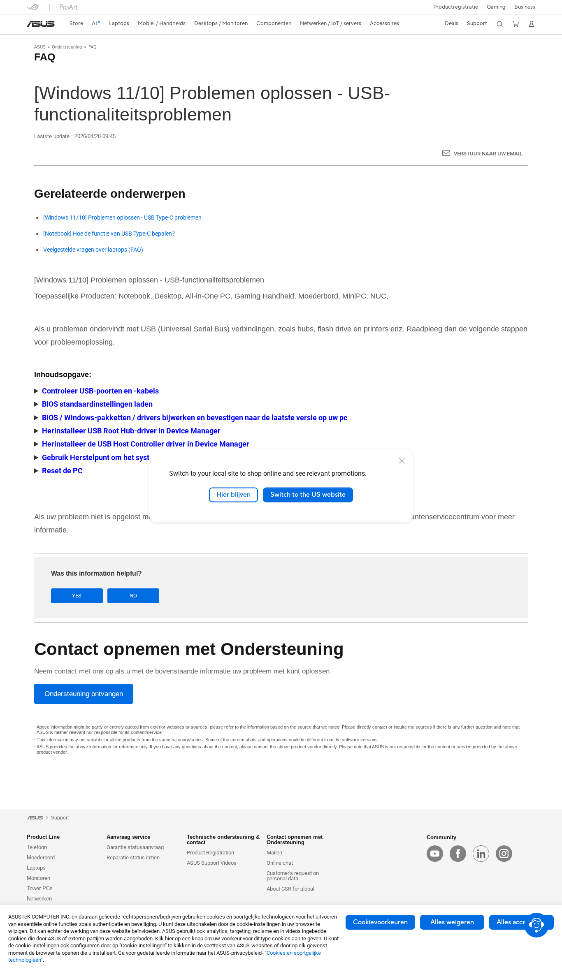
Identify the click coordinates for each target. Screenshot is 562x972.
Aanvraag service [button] (128, 837)
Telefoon (37, 847)
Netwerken (39, 898)
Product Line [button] (43, 837)
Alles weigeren (452, 922)
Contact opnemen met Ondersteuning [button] (295, 839)
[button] (496, 7)
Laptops (36, 867)
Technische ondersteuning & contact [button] (223, 839)
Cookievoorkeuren (380, 922)
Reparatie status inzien (133, 857)
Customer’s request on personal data (293, 875)
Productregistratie (455, 7)
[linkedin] (481, 853)
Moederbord (41, 857)
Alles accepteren (521, 922)
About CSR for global (290, 888)
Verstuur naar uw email (488, 153)
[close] (402, 460)
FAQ (92, 47)
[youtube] (435, 853)
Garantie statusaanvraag (135, 847)
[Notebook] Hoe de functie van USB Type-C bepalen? (109, 233)
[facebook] (458, 853)
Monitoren (38, 878)
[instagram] (504, 853)
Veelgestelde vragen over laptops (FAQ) (93, 249)
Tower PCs (40, 888)
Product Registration (210, 852)
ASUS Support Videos (212, 863)
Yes (76, 595)
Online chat (280, 863)
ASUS (40, 47)
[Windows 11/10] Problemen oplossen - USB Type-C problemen (122, 217)
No (133, 595)
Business (524, 7)
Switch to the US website (308, 495)
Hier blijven (233, 495)
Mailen (274, 852)
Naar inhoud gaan (31, 25)
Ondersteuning (67, 47)
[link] (41, 24)
